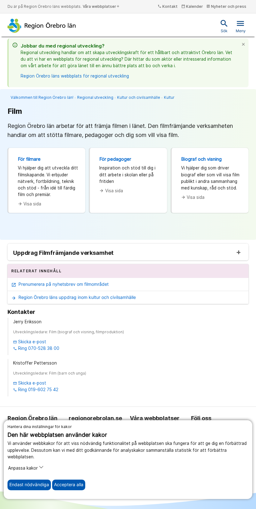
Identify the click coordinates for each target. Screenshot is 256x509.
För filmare (29, 159)
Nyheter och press (226, 6)
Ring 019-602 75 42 (35, 389)
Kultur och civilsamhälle (138, 97)
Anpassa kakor (23, 468)
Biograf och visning (201, 159)
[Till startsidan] (41, 25)
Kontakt (168, 6)
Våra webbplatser (101, 6)
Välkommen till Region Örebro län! (42, 97)
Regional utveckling (95, 97)
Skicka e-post (29, 341)
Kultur (169, 97)
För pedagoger (115, 159)
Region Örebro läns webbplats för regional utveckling (75, 75)
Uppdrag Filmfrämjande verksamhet (63, 253)
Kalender (192, 6)
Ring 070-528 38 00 (36, 348)
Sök (224, 26)
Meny (241, 26)
